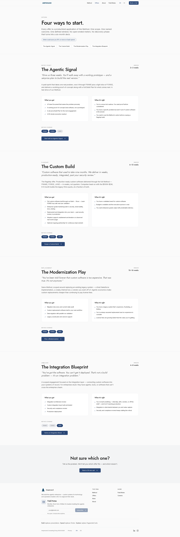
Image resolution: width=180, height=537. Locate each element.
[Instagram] (138, 531)
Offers (97, 3)
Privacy (70, 530)
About (104, 3)
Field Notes (112, 3)
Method (89, 3)
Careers (120, 495)
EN (120, 3)
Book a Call (133, 3)
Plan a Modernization (51, 339)
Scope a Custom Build (51, 244)
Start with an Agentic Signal (53, 138)
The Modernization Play (81, 46)
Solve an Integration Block (53, 433)
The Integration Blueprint (100, 46)
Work (94, 498)
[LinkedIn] (134, 531)
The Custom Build (64, 46)
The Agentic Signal (49, 46)
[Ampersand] (46, 2)
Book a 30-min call (88, 470)
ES (124, 3)
